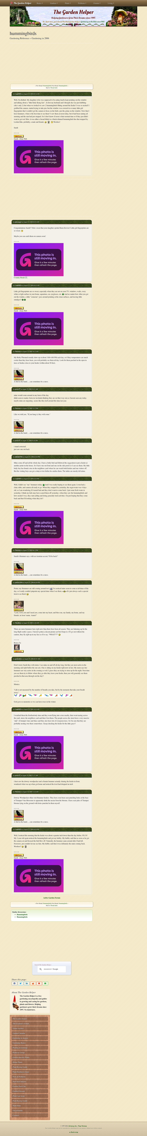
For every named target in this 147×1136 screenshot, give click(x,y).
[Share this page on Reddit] (33, 983)
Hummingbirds (47, 86)
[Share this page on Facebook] (14, 983)
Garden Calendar (19, 1033)
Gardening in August (20, 1038)
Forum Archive (18, 1028)
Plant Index (17, 1105)
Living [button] (110, 3)
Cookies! (16, 1115)
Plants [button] (67, 3)
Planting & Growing (20, 1047)
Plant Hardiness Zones (21, 1072)
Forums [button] (96, 3)
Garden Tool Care (19, 1086)
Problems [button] (81, 3)
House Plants (17, 1062)
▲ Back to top (73, 1132)
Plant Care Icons (19, 1096)
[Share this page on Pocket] (39, 983)
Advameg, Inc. (72, 1126)
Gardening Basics (19, 1043)
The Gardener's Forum (21, 1023)
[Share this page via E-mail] (45, 983)
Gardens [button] (53, 3)
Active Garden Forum (51, 897)
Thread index (54, 88)
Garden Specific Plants (21, 1057)
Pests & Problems (19, 1076)
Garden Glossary (19, 1091)
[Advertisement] (51, 62)
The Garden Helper (22, 3)
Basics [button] (39, 3)
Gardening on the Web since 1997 (92, 22)
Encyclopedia (18, 1110)
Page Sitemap (82, 1126)
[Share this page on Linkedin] (27, 983)
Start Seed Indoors (19, 1081)
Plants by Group (19, 1052)
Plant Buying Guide (20, 1067)
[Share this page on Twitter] (21, 983)
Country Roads (19, 277)
